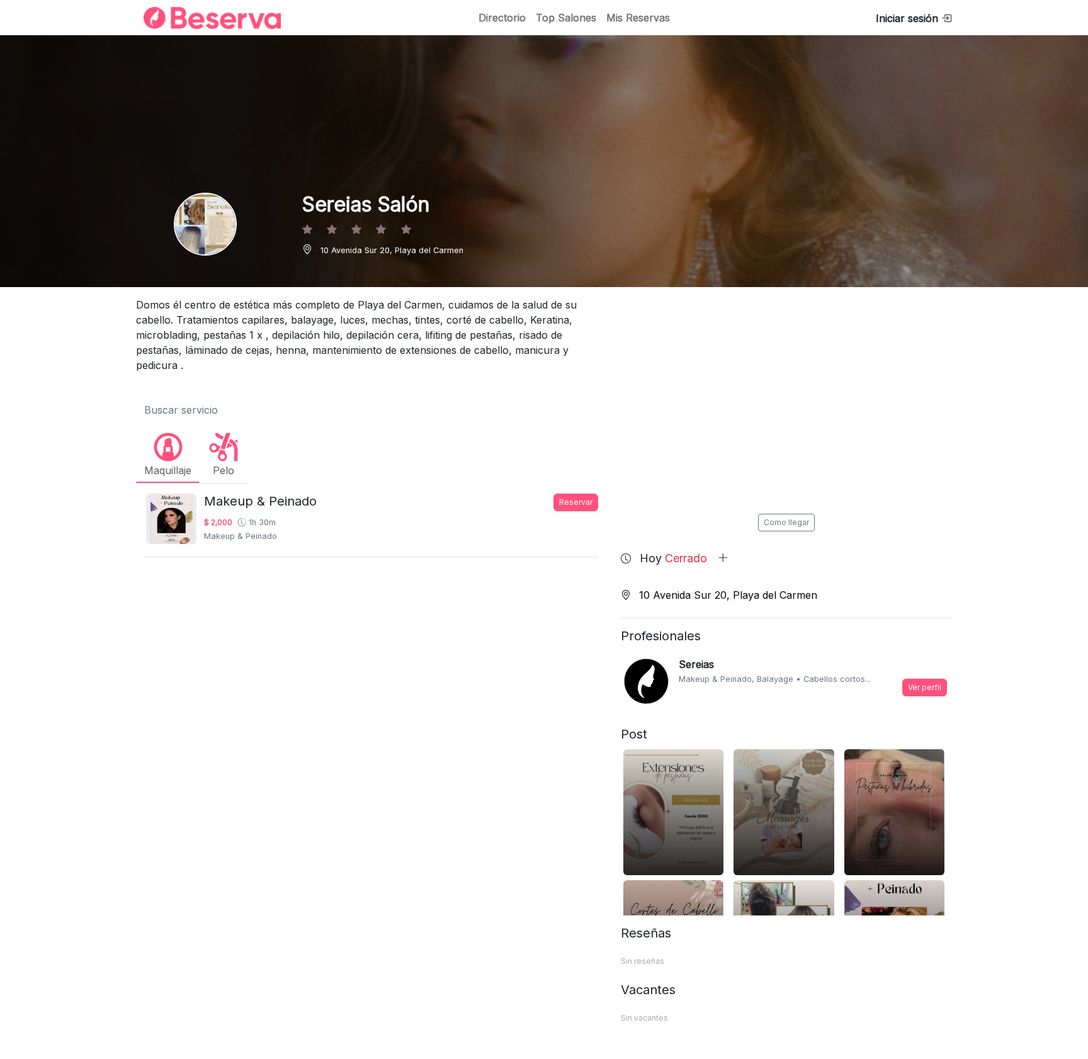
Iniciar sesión (908, 18)
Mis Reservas (638, 17)
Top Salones (566, 17)
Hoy (673, 558)
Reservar (575, 502)
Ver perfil (924, 687)
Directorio (502, 17)
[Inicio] (204, 18)
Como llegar (786, 522)
